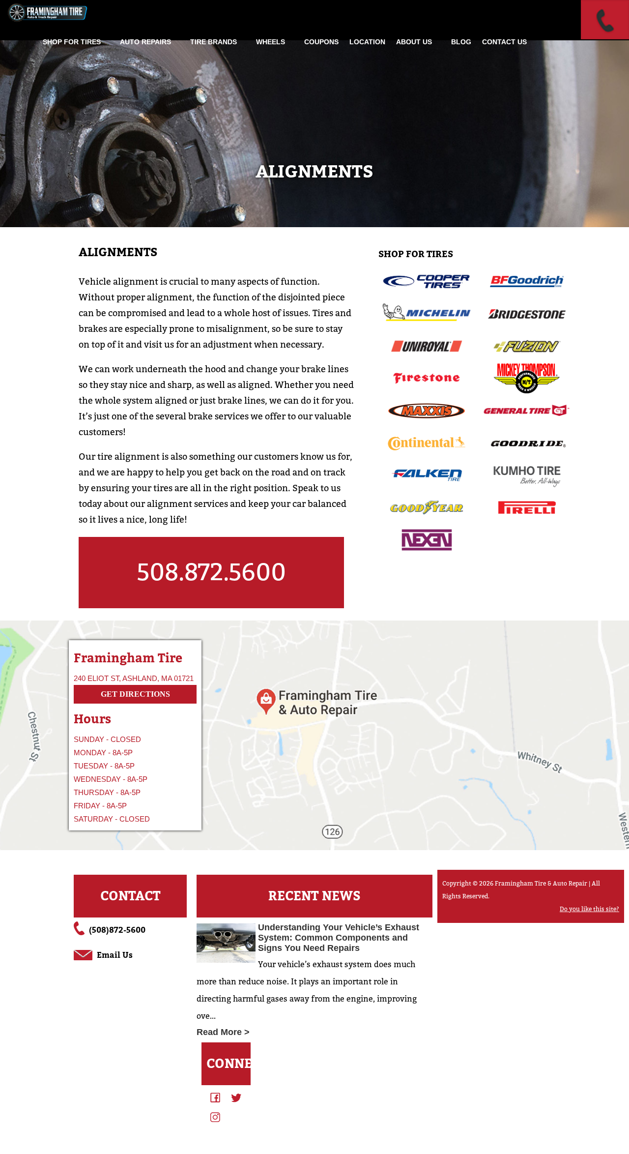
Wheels (270, 42)
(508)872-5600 (117, 930)
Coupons (321, 42)
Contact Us (504, 42)
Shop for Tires (72, 42)
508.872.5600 (211, 572)
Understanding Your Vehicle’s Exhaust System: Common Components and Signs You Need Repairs (338, 937)
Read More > (223, 1032)
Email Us (115, 955)
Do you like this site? (589, 909)
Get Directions (135, 694)
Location (367, 42)
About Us (414, 42)
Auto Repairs (145, 42)
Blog (461, 42)
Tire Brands (213, 42)
